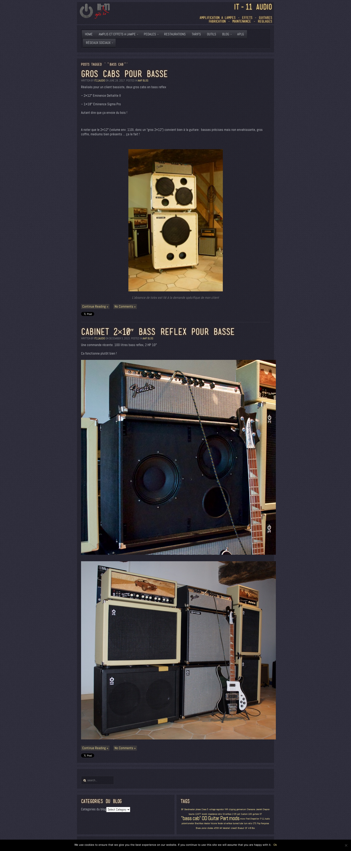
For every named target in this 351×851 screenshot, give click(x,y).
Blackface (199, 823)
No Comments (124, 306)
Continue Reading (94, 306)
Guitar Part (218, 818)
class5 (234, 828)
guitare (256, 814)
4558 (216, 828)
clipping (232, 809)
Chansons (251, 809)
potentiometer (188, 823)
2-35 (234, 814)
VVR (226, 809)
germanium (241, 809)
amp (140, 80)
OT (261, 814)
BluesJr (241, 828)
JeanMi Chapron (263, 809)
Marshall (226, 828)
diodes (210, 828)
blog (145, 80)
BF (182, 809)
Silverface (227, 814)
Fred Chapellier (252, 818)
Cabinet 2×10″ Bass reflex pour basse (158, 331)
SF (246, 828)
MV (221, 828)
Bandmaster (189, 809)
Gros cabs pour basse (124, 73)
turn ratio (248, 823)
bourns (191, 814)
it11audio (99, 80)
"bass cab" (191, 818)
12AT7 (198, 814)
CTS (254, 823)
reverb (204, 814)
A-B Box (251, 828)
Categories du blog (93, 809)
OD (204, 818)
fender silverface (225, 823)
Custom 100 (246, 814)
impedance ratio (215, 814)
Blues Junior (201, 828)
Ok (275, 844)
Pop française (263, 823)
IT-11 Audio (265, 818)
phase (198, 809)
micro (242, 818)
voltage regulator (216, 809)
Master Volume (210, 823)
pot (238, 814)
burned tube (238, 823)
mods (234, 818)
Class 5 (205, 809)
